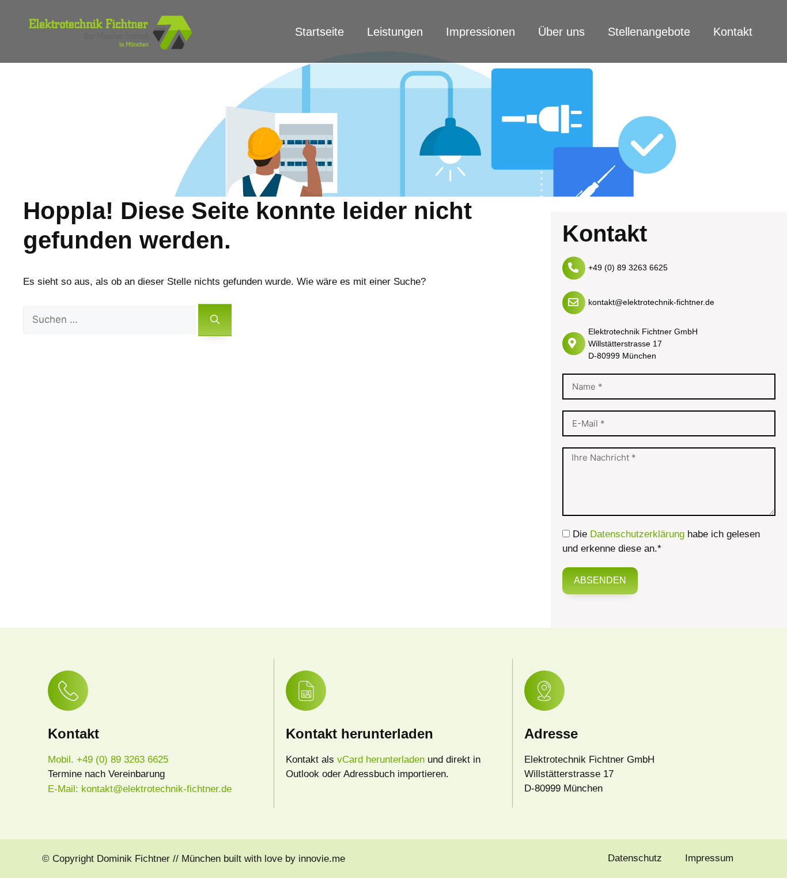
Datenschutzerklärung (637, 534)
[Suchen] (215, 320)
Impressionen (480, 31)
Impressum (709, 858)
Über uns (561, 31)
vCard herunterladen (382, 759)
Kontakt (732, 31)
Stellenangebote (649, 31)
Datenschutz (635, 858)
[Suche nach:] (110, 319)
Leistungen (395, 31)
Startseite (319, 31)
